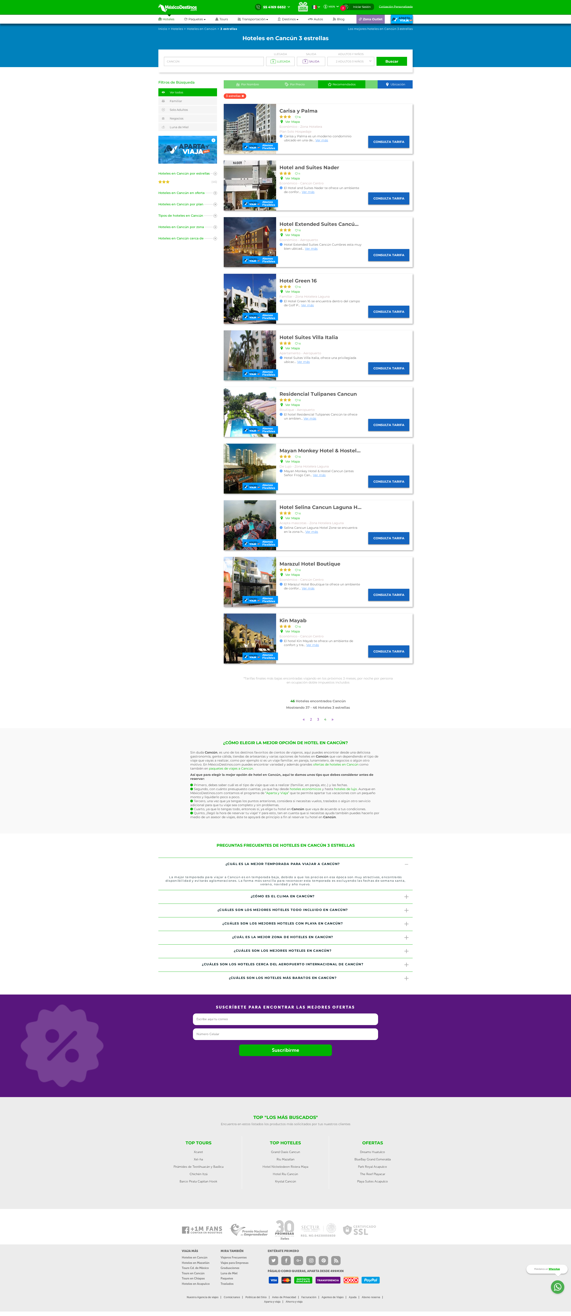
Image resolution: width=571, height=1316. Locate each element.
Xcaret (198, 1152)
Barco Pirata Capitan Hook (198, 1181)
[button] (258, 19)
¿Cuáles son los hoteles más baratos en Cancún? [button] (283, 978)
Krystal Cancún (285, 1181)
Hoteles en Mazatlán (195, 1263)
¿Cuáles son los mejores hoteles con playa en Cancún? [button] (282, 923)
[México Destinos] (180, 7)
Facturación (308, 1297)
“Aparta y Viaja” (277, 793)
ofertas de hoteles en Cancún (335, 764)
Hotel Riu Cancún (285, 1174)
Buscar (391, 61)
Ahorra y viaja (294, 1301)
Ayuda (352, 1297)
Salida (311, 54)
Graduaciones (230, 1268)
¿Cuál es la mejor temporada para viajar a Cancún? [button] (283, 864)
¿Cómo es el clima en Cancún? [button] (283, 896)
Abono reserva (371, 1297)
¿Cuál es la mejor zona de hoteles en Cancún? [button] (282, 937)
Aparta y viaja (272, 1301)
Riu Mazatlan (285, 1159)
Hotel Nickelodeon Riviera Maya (285, 1167)
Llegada (280, 54)
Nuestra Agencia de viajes (202, 1297)
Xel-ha (198, 1159)
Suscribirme (285, 1050)
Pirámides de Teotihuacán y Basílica (198, 1167)
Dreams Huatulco (372, 1152)
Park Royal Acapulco (372, 1167)
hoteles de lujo (345, 789)
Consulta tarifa (388, 142)
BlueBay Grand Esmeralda (372, 1159)
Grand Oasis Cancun (285, 1152)
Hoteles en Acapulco (196, 1283)
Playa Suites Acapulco (372, 1181)
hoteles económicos (305, 789)
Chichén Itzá (198, 1174)
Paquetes (227, 1278)
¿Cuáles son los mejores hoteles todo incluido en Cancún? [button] (282, 910)
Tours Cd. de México (195, 1268)
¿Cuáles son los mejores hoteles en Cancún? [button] (282, 951)
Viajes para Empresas (234, 1263)
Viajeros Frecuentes (234, 1257)
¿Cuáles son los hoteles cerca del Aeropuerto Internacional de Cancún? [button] (282, 964)
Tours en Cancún (193, 1273)
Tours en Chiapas (193, 1278)
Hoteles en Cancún (194, 1257)
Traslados (227, 1283)
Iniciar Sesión (362, 6)
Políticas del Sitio (256, 1297)
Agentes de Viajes (332, 1297)
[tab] (285, 864)
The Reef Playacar (372, 1174)
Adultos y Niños (351, 54)
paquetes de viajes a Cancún (231, 768)
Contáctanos (232, 1297)
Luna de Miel (229, 1273)
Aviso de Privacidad (284, 1297)
